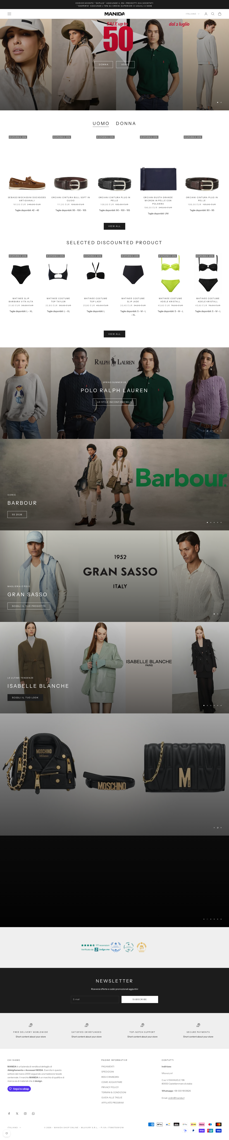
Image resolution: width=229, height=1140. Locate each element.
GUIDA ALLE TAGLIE (111, 1095)
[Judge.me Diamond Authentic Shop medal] (116, 945)
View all (114, 226)
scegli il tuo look (25, 697)
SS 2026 (17, 514)
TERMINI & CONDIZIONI (113, 1090)
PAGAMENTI (107, 1064)
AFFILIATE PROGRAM (112, 1100)
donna (103, 64)
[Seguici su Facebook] (9, 1111)
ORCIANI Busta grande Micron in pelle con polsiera (158, 200)
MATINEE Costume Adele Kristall (170, 300)
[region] (114, 64)
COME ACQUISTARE (111, 1080)
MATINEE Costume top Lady (95, 300)
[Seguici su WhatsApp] (33, 1111)
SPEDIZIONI (107, 1069)
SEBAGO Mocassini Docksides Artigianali (27, 199)
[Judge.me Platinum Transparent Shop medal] (129, 945)
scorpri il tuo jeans (27, 909)
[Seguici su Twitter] (17, 1111)
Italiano (191, 14)
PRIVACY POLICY (110, 1085)
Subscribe (140, 997)
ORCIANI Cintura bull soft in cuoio (70, 199)
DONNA (126, 123)
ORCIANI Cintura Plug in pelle (115, 199)
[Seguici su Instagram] (25, 1111)
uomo (125, 64)
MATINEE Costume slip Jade (133, 300)
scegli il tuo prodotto (29, 606)
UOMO (101, 123)
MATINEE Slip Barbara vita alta (21, 300)
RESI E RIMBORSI (110, 1075)
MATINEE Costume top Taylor (58, 300)
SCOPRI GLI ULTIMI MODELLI (114, 402)
